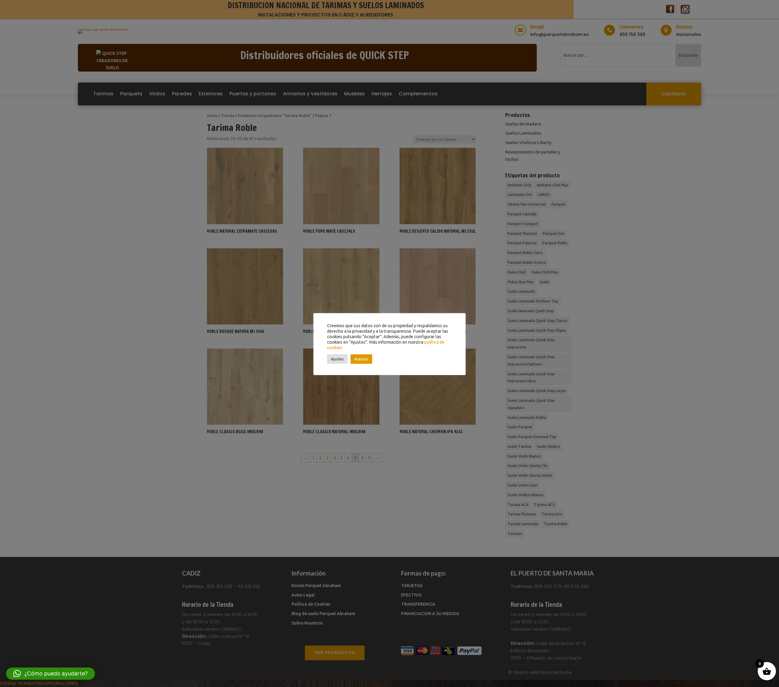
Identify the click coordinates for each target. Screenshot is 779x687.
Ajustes (337, 359)
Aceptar (361, 359)
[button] (50, 674)
